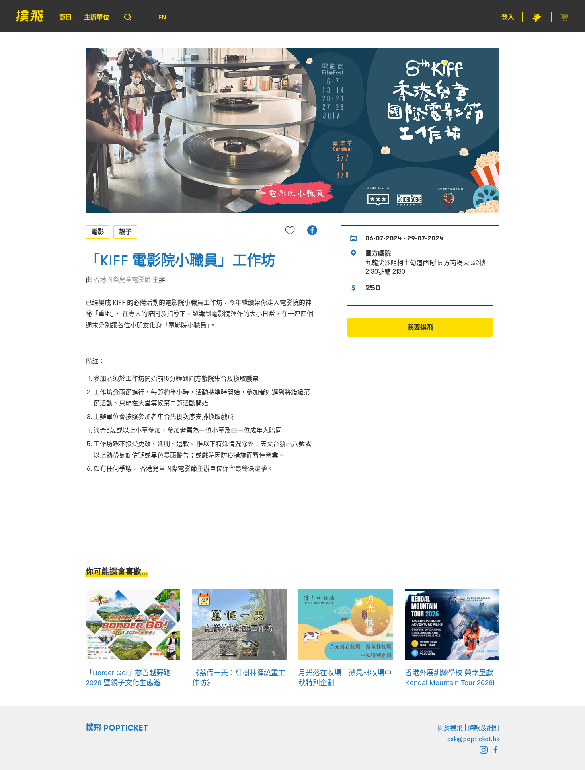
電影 (97, 232)
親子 (125, 232)
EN (162, 17)
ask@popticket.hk (473, 739)
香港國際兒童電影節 (122, 279)
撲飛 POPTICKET (117, 728)
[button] (312, 230)
